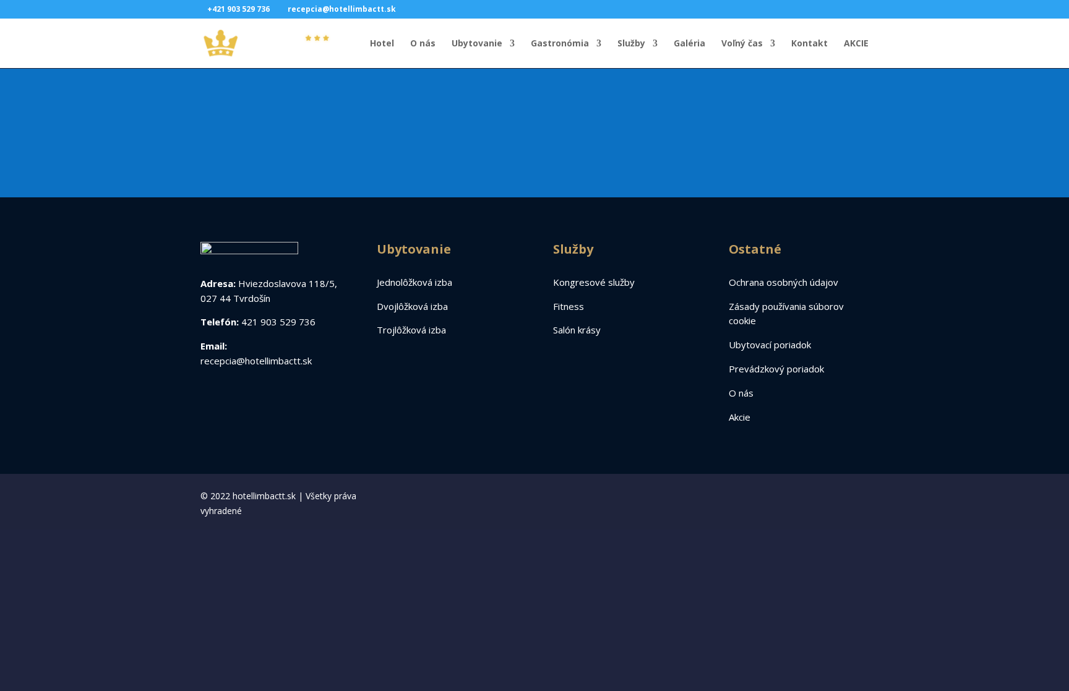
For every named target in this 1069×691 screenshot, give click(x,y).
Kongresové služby (594, 282)
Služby (631, 44)
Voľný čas (742, 44)
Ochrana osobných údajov (783, 282)
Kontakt (809, 44)
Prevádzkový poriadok (776, 369)
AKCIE (856, 44)
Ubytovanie (477, 44)
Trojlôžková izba (411, 330)
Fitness (568, 306)
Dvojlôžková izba (412, 306)
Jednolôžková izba (414, 282)
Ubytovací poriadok (770, 344)
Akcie (739, 417)
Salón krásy (577, 330)
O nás (423, 44)
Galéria (689, 44)
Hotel (382, 44)
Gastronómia (560, 44)
